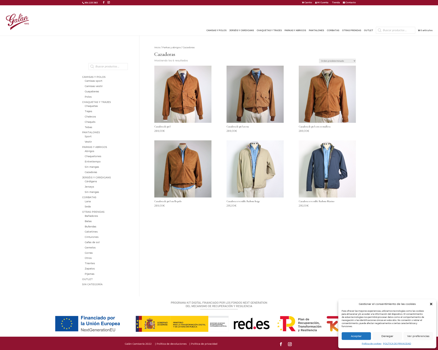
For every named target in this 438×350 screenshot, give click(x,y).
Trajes (88, 111)
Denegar (387, 336)
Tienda (335, 3)
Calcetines (91, 231)
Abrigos (89, 151)
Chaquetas (91, 106)
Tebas (88, 127)
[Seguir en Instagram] (290, 344)
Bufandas (90, 226)
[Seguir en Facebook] (281, 344)
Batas (88, 221)
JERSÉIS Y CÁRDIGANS (96, 177)
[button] (431, 304)
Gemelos (90, 247)
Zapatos (90, 268)
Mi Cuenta (322, 3)
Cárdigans (91, 181)
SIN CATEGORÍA (92, 284)
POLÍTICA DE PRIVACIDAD (397, 343)
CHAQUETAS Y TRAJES (96, 102)
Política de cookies (371, 343)
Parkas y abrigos (171, 47)
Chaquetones (93, 156)
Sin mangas (92, 166)
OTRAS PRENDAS (93, 211)
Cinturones (92, 237)
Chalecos (90, 116)
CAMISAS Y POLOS (94, 76)
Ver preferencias (418, 336)
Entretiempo (93, 161)
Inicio (157, 47)
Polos (88, 96)
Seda (88, 206)
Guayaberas (92, 91)
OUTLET (368, 30)
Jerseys (89, 186)
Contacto (350, 3)
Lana (88, 201)
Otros (88, 258)
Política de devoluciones (172, 343)
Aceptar (356, 336)
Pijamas (89, 273)
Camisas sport (93, 80)
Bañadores (91, 215)
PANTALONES (91, 132)
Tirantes (90, 263)
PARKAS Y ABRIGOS (94, 147)
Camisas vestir (94, 86)
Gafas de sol (92, 242)
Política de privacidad (204, 343)
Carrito (308, 3)
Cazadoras (91, 172)
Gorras (89, 252)
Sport (88, 136)
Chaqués (90, 121)
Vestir (88, 141)
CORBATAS (89, 197)
